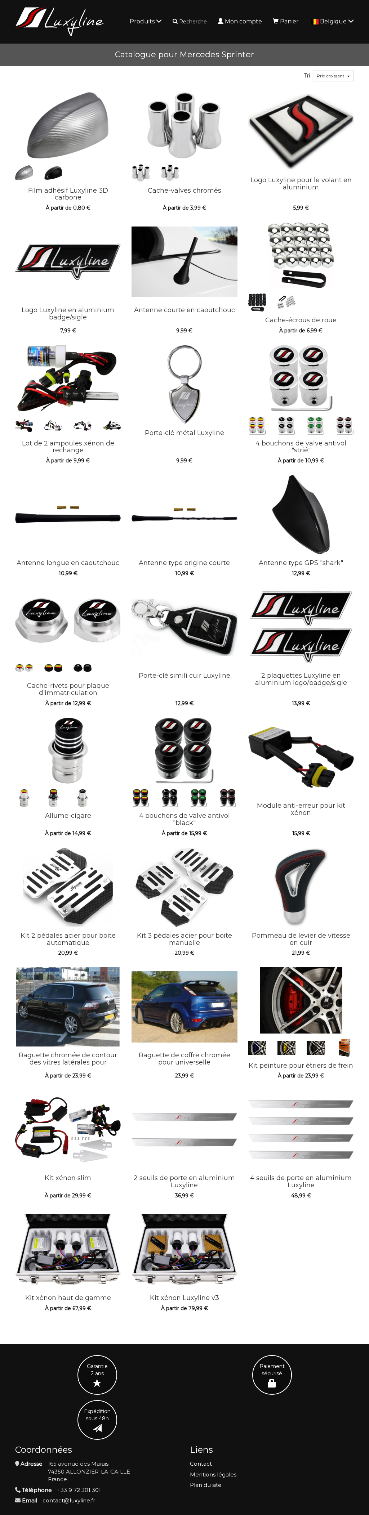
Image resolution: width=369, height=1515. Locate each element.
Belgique (334, 21)
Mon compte (243, 21)
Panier (289, 21)
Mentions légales (213, 1474)
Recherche (193, 21)
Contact (201, 1463)
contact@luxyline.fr (69, 1500)
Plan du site (206, 1485)
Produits (143, 21)
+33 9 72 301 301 (79, 1490)
